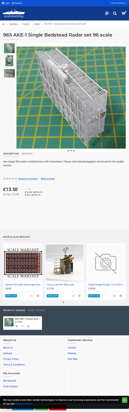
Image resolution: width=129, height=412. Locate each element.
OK (124, 400)
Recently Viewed (14, 310)
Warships (13, 24)
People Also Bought (16, 237)
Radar (37, 24)
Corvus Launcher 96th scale (60, 284)
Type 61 (26, 24)
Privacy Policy (23, 403)
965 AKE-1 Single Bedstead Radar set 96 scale (28, 319)
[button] (20, 97)
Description (11, 153)
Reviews (27, 153)
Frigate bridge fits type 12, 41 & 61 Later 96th (106, 284)
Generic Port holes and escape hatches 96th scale (23, 284)
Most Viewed (36, 310)
